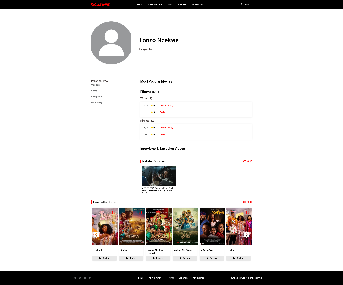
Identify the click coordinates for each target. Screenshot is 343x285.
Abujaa (124, 250)
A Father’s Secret (209, 250)
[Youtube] (85, 278)
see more (247, 202)
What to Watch (153, 4)
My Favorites (197, 4)
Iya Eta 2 (98, 250)
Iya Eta (231, 250)
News (170, 4)
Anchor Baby (166, 105)
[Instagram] (90, 278)
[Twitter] (80, 278)
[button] (246, 234)
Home (139, 4)
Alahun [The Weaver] (184, 250)
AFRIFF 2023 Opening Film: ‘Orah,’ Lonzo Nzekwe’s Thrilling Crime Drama (158, 190)
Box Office (182, 4)
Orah (162, 112)
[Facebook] (74, 278)
